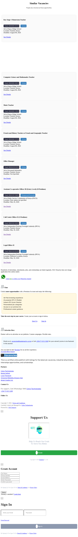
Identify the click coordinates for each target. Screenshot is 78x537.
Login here (17, 494)
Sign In (43, 321)
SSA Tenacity (12, 407)
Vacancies (41, 459)
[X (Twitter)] (4, 399)
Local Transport (6, 375)
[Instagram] (2, 399)
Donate (40, 453)
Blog (8, 351)
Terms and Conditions (18, 403)
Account (4, 351)
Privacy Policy (33, 487)
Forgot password (5, 520)
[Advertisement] (39, 57)
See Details (7, 37)
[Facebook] (1, 399)
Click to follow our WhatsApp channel (18, 279)
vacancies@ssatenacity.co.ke (21, 341)
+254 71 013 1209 (42, 341)
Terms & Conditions (22, 487)
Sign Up (34, 321)
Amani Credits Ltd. (7, 380)
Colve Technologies (7, 371)
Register (17, 350)
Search (12, 351)
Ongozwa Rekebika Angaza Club (12, 378)
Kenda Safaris (5, 373)
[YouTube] (3, 399)
